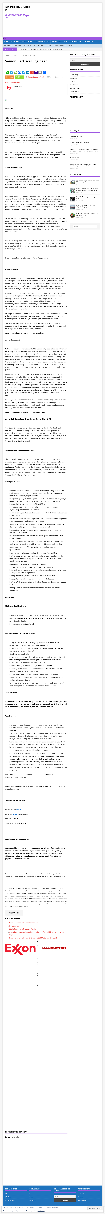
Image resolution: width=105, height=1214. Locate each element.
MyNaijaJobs (56, 42)
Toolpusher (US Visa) (76, 136)
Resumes (80, 1197)
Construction (74, 85)
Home (6, 42)
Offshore (18, 45)
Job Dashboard (82, 1194)
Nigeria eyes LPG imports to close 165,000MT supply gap (85, 206)
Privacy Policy (76, 42)
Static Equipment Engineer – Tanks (22, 929)
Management (74, 92)
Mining (71, 45)
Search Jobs (15, 42)
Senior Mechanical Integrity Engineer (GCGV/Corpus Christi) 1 (33, 938)
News (65, 42)
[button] (5, 38)
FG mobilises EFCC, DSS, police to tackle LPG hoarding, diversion (87, 181)
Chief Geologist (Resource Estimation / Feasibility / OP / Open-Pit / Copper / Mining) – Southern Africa (84, 150)
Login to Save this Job (13, 82)
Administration (75, 88)
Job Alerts (8, 1197)
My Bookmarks (9, 1200)
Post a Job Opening (42, 42)
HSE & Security (38, 45)
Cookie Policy (41, 1211)
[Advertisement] (71, 19)
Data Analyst (14, 926)
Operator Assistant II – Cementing (79, 142)
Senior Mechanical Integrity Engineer (23, 923)
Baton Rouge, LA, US (36, 77)
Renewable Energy (60, 45)
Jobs (6, 1194)
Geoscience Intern (75, 157)
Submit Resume (27, 42)
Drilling (48, 45)
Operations (27, 45)
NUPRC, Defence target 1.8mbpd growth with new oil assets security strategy (87, 189)
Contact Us (89, 42)
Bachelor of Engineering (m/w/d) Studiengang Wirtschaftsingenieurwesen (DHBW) (83, 165)
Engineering (8, 45)
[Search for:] (84, 226)
